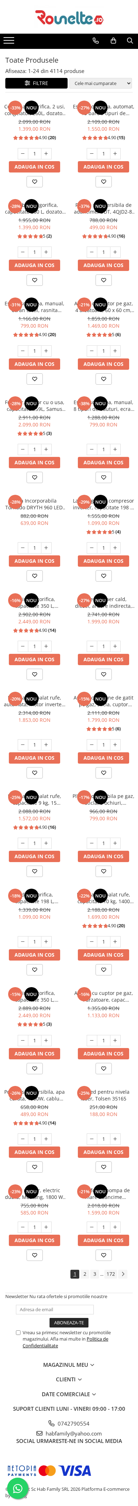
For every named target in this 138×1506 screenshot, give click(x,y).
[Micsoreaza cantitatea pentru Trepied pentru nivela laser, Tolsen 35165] (92, 1139)
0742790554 (73, 1423)
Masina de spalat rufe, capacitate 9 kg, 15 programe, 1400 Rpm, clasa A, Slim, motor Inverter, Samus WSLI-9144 (34, 799)
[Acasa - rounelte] (69, 16)
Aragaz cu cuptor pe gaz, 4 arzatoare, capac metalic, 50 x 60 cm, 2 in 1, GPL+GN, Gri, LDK (103, 996)
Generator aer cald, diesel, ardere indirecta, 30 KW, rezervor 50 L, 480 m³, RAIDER (103, 602)
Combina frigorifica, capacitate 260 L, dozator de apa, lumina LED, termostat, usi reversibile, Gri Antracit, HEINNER (34, 208)
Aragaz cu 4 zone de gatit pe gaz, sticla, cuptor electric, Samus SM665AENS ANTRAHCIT (103, 701)
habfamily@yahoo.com (73, 1433)
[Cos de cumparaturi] (113, 41)
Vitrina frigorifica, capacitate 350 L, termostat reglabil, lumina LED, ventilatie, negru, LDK (34, 602)
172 (111, 1273)
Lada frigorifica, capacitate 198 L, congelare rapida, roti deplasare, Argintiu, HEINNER (34, 898)
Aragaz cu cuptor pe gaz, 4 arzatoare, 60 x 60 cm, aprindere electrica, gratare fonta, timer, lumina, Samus (103, 306)
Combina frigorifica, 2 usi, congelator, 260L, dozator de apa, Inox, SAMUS (34, 110)
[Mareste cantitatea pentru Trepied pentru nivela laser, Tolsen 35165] (115, 1139)
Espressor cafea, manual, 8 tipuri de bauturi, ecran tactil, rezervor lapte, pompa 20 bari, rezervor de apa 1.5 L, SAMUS (104, 405)
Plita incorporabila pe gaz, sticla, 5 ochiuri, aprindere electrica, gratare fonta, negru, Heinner (103, 799)
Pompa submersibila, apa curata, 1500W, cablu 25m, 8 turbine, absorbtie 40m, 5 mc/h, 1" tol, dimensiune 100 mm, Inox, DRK (34, 1095)
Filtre (39, 83)
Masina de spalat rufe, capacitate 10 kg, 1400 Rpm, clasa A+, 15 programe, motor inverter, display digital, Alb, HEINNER (103, 898)
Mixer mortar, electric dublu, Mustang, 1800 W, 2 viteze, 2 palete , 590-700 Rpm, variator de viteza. (34, 1193)
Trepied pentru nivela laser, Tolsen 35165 (104, 1095)
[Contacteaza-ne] (96, 41)
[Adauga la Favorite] (35, 181)
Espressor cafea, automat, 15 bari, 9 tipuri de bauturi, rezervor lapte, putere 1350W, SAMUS (103, 110)
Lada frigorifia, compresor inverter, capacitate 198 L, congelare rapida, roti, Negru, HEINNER (103, 504)
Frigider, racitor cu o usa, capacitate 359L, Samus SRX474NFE (34, 405)
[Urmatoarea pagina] (122, 1274)
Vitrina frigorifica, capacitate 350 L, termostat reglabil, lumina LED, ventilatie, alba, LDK (34, 996)
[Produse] (10, 42)
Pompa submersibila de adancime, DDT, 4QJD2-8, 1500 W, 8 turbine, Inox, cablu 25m (103, 208)
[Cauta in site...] (130, 41)
